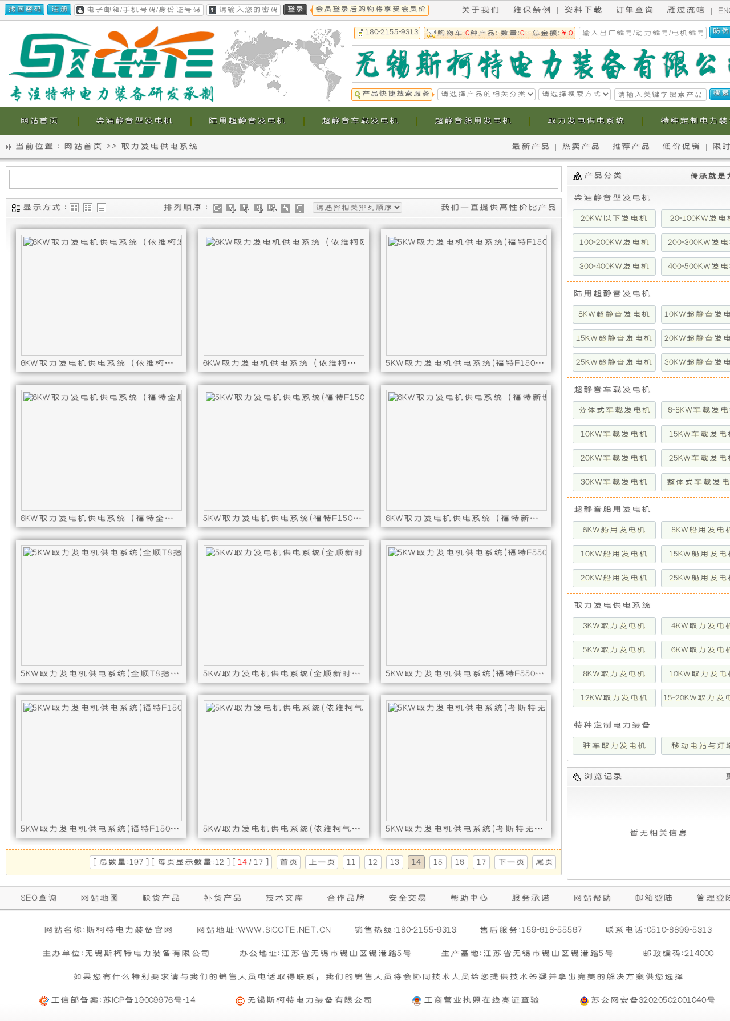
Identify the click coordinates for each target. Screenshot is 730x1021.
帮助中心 (468, 898)
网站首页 (82, 146)
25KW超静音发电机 (614, 362)
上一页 (321, 862)
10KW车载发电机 (614, 434)
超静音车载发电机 (612, 389)
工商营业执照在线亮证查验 (481, 1000)
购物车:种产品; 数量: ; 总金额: (505, 33)
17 (481, 862)
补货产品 (222, 898)
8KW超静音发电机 (614, 314)
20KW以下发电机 (614, 218)
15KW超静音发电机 (614, 338)
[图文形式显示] (87, 207)
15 (438, 862)
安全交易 (407, 898)
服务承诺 (530, 898)
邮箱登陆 (653, 898)
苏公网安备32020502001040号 (653, 1000)
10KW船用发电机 (614, 554)
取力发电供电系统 (159, 146)
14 (416, 862)
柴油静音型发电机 (612, 198)
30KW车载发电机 (614, 482)
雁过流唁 (685, 10)
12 (373, 862)
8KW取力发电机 (614, 674)
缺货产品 (160, 898)
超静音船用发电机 (612, 509)
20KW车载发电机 (614, 458)
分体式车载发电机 (614, 410)
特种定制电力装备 (612, 725)
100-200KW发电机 (614, 242)
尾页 (544, 862)
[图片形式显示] (74, 207)
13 (394, 862)
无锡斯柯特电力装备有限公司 (309, 1000)
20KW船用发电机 (614, 578)
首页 (288, 862)
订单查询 (634, 10)
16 (459, 862)
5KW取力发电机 (614, 650)
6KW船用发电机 (614, 530)
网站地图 (99, 898)
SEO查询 (39, 898)
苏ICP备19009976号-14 (149, 1000)
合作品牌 (345, 898)
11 (351, 862)
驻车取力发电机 (614, 745)
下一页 (511, 862)
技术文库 (284, 898)
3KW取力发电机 (614, 626)
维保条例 (531, 10)
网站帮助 (592, 898)
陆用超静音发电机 (612, 293)
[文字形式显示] (101, 207)
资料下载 (582, 10)
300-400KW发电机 (614, 266)
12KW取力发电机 (614, 698)
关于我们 (480, 10)
